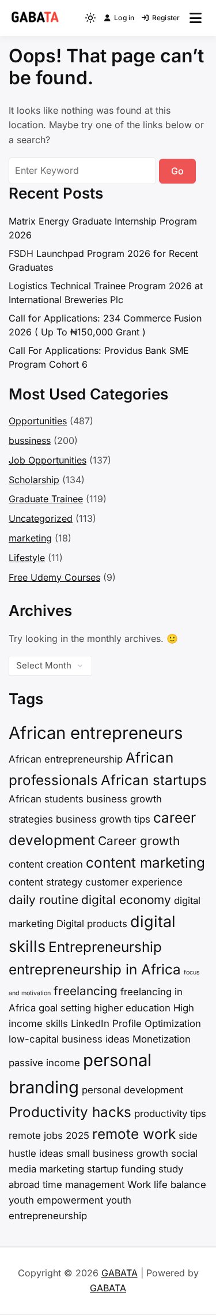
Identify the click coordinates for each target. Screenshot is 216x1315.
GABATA (119, 1273)
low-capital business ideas (69, 1039)
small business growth (117, 1153)
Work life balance (166, 1184)
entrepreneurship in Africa (95, 969)
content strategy (45, 882)
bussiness (30, 440)
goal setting (65, 1008)
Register (166, 17)
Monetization (161, 1039)
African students (46, 799)
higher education (132, 1008)
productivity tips (170, 1113)
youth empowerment (56, 1200)
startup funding (121, 1169)
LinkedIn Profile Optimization (136, 1023)
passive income (44, 1063)
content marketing (145, 862)
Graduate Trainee (46, 499)
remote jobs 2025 (49, 1135)
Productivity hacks (70, 1112)
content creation (46, 864)
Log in (124, 17)
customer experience (134, 882)
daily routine (43, 899)
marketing (30, 538)
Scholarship (34, 479)
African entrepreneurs (96, 733)
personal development (132, 1090)
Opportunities (38, 421)
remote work (134, 1134)
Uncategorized (41, 518)
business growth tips (103, 819)
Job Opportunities (47, 460)
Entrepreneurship (105, 947)
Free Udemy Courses (54, 577)
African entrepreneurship (66, 759)
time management (83, 1184)
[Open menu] (195, 18)
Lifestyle (27, 557)
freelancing (86, 991)
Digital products (91, 923)
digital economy (126, 899)
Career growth (139, 841)
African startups (154, 780)
